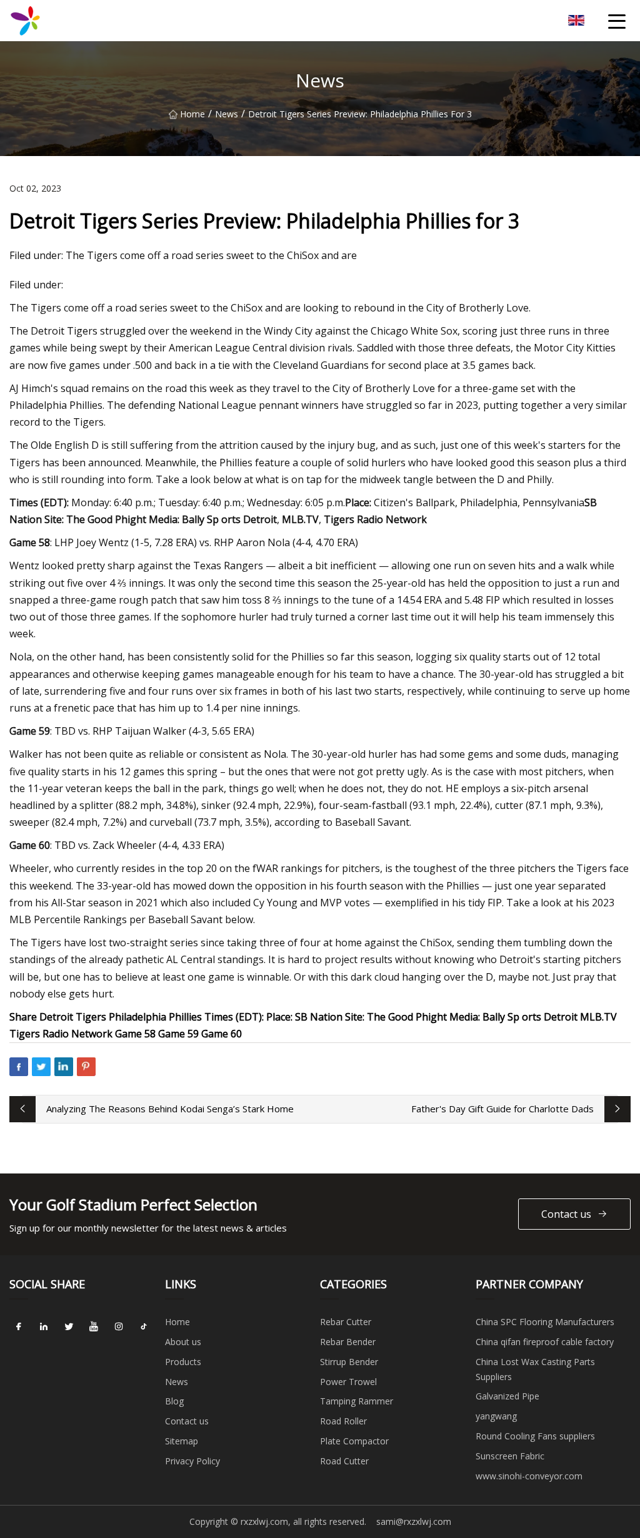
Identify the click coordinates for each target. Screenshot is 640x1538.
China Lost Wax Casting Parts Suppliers (535, 1369)
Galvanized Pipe (507, 1396)
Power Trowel (348, 1382)
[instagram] (118, 1326)
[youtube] (93, 1326)
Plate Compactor (354, 1441)
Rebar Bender (348, 1342)
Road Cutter (344, 1461)
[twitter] (68, 1326)
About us (183, 1342)
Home (192, 114)
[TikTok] (143, 1326)
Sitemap (181, 1441)
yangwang (496, 1416)
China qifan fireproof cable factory (545, 1342)
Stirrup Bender (349, 1362)
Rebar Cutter (345, 1322)
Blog (174, 1401)
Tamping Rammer (356, 1401)
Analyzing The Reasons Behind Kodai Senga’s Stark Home (170, 1108)
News (226, 114)
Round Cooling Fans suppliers (535, 1436)
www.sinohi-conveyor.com (529, 1476)
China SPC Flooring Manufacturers (545, 1322)
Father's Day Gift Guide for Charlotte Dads (502, 1108)
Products (183, 1362)
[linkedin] (43, 1326)
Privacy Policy (192, 1461)
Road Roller (343, 1421)
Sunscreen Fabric (510, 1456)
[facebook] (18, 1326)
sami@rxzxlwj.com (413, 1521)
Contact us (566, 1214)
